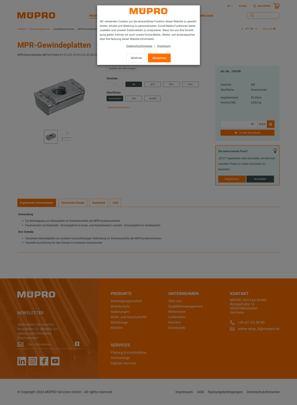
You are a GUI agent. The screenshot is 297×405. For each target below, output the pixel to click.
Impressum (164, 46)
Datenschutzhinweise (139, 46)
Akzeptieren (159, 58)
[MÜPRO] (148, 11)
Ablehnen (136, 58)
